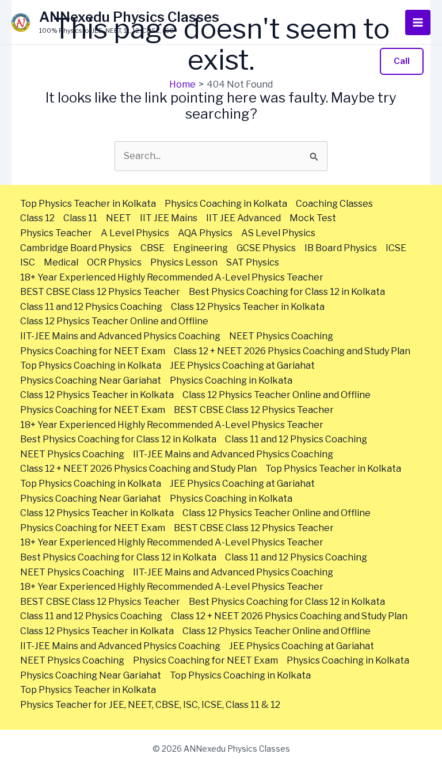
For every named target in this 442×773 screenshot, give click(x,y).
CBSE (152, 247)
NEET (118, 218)
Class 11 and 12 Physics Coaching (91, 306)
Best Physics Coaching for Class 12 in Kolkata (287, 291)
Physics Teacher (56, 233)
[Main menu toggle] (417, 22)
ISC (27, 262)
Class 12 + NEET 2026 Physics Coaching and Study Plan (292, 351)
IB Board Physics (340, 247)
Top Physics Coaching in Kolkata (90, 365)
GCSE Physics (266, 247)
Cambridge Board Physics (76, 247)
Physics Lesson (184, 262)
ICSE (396, 247)
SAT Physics (252, 262)
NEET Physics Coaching (281, 336)
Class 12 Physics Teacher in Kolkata (248, 306)
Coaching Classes (334, 203)
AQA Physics (205, 233)
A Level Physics (135, 233)
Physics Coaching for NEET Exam (92, 351)
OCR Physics (114, 262)
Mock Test (312, 218)
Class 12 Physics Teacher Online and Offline (114, 321)
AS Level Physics (278, 233)
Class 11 (80, 218)
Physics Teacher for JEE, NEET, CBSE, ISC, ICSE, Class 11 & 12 (150, 704)
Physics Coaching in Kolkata (226, 203)
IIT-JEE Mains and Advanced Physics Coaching (120, 336)
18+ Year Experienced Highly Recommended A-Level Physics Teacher (171, 277)
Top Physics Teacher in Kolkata (88, 203)
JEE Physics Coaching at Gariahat (242, 365)
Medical (61, 262)
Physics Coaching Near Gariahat (90, 380)
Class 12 (37, 218)
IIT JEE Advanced (243, 218)
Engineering (200, 247)
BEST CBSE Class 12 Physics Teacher (100, 291)
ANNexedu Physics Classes (129, 17)
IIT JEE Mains (168, 218)
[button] (402, 61)
